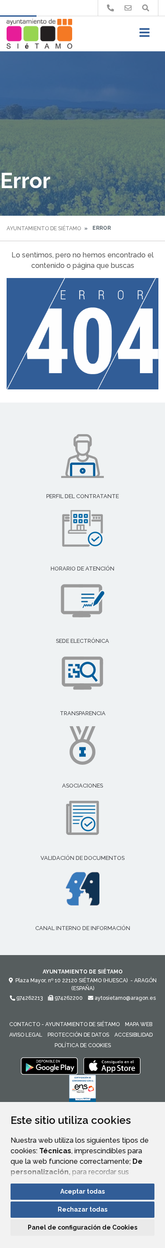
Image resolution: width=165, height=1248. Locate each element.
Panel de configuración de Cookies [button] (82, 1227)
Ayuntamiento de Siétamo (44, 228)
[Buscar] (145, 8)
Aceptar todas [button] (82, 1191)
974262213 (29, 998)
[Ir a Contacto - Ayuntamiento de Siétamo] (128, 8)
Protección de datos (78, 1035)
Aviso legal (25, 1035)
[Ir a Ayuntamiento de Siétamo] (39, 33)
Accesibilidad (133, 1035)
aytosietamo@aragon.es (124, 998)
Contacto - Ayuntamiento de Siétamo (64, 1024)
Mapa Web (138, 1024)
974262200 (68, 998)
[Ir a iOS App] (112, 1066)
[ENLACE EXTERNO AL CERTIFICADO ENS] (82, 1091)
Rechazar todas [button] (82, 1209)
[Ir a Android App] (49, 1066)
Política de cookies (83, 1045)
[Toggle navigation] (144, 35)
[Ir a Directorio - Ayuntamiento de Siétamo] (110, 8)
